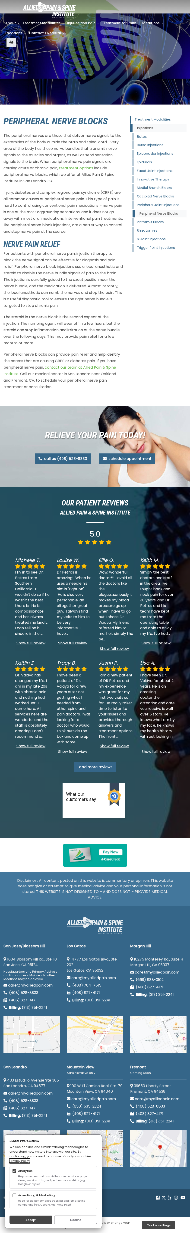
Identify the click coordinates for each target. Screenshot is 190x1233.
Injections (145, 128)
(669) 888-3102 (149, 979)
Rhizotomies (147, 230)
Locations (16, 34)
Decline (75, 1220)
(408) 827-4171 (22, 1000)
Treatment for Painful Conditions (133, 24)
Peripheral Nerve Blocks (158, 213)
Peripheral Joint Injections (158, 205)
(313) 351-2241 (28, 1007)
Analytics (25, 1171)
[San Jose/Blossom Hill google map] (31, 1034)
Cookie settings (158, 1225)
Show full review (30, 643)
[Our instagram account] (176, 1198)
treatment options (76, 168)
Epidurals (144, 162)
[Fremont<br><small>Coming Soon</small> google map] (158, 1148)
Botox (142, 136)
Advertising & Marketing (36, 1195)
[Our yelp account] (169, 1198)
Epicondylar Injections (155, 153)
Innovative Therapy (153, 179)
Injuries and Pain (83, 24)
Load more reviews (95, 767)
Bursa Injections (150, 145)
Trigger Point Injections (156, 247)
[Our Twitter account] (164, 1198)
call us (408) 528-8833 (65, 458)
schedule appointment (130, 458)
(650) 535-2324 (86, 1106)
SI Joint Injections (151, 239)
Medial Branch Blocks (154, 187)
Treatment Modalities (44, 24)
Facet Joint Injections (155, 170)
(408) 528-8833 (23, 992)
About (12, 24)
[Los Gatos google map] (95, 1034)
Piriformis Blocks (150, 222)
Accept (31, 1220)
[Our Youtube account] (183, 1198)
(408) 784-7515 (86, 985)
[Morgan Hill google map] (158, 1034)
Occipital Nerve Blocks (155, 196)
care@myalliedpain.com (30, 985)
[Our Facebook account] (158, 1198)
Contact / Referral (47, 34)
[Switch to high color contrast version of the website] (11, 42)
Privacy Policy (20, 1161)
